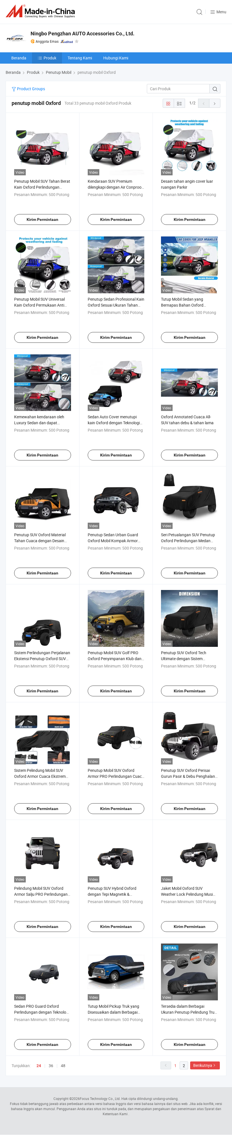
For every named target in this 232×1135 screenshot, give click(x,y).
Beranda (18, 58)
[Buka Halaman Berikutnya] (214, 103)
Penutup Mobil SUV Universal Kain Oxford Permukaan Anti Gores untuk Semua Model (39, 305)
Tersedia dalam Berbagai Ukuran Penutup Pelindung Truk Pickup (188, 1012)
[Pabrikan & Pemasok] (41, 11)
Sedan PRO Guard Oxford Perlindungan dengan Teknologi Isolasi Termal (41, 1012)
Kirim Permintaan (42, 219)
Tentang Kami (80, 58)
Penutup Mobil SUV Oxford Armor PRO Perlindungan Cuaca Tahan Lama (116, 776)
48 (63, 1065)
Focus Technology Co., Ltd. (100, 1098)
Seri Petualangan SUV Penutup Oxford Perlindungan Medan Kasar (188, 540)
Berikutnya (202, 1065)
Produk (50, 58)
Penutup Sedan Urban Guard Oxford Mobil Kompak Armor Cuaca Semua (113, 540)
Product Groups (30, 88)
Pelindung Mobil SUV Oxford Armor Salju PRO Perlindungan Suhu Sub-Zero (41, 894)
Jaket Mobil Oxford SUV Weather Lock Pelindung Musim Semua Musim (188, 894)
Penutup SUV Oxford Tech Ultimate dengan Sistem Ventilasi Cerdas (183, 658)
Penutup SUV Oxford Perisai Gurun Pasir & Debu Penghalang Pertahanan (189, 776)
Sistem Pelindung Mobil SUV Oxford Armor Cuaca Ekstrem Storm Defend (40, 776)
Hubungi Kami (115, 58)
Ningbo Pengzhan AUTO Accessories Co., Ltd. (82, 33)
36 (51, 1065)
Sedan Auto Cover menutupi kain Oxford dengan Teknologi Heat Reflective (114, 422)
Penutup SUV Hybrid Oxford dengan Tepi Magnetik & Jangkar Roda (112, 894)
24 (38, 1065)
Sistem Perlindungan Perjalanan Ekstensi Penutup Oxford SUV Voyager (42, 658)
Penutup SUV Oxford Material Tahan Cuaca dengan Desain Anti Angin (40, 540)
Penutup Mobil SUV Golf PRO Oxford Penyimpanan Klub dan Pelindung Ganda (114, 658)
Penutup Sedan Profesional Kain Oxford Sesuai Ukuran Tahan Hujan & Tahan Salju (116, 305)
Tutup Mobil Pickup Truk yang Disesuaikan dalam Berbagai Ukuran (113, 1012)
